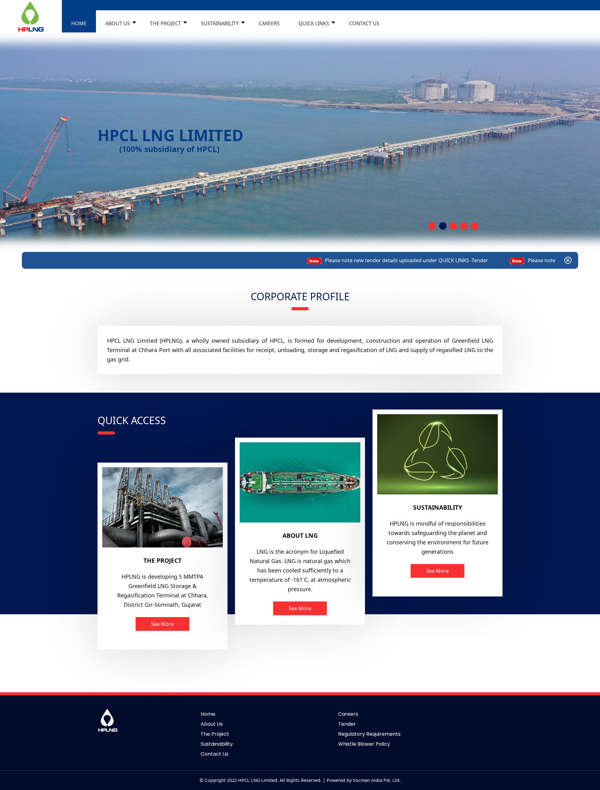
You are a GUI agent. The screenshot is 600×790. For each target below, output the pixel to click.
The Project (215, 734)
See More (162, 624)
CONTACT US (364, 23)
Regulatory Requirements (369, 734)
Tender (347, 724)
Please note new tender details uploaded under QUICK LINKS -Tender (320, 260)
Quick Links (313, 23)
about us (117, 23)
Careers (269, 23)
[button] (432, 226)
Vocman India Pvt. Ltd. (377, 780)
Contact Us (214, 754)
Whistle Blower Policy (364, 744)
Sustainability (220, 23)
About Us (212, 724)
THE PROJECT (165, 23)
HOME (79, 23)
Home (208, 714)
